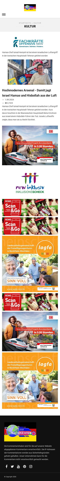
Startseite (25, 23)
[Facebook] (7, 466)
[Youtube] (18, 466)
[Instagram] (30, 466)
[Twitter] (12, 466)
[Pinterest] (24, 466)
